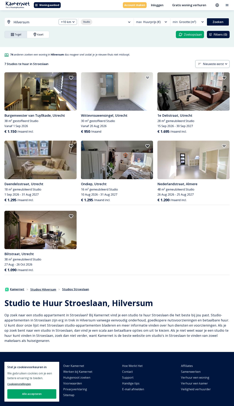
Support (127, 377)
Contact (127, 372)
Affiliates (187, 366)
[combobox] (28, 22)
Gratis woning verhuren (189, 5)
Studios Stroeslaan (75, 289)
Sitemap (68, 395)
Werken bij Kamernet (77, 372)
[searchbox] (34, 22)
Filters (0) (220, 35)
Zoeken (218, 22)
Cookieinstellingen (19, 384)
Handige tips (130, 383)
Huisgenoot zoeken (76, 377)
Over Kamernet (73, 366)
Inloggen (157, 5)
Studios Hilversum (43, 289)
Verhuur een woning (195, 377)
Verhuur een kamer (194, 383)
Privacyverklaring (75, 389)
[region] (31, 382)
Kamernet (17, 289)
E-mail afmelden (133, 389)
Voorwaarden (72, 383)
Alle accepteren (32, 394)
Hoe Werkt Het (132, 366)
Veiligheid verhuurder (196, 389)
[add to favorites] (71, 77)
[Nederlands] (217, 5)
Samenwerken (191, 372)
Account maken (134, 5)
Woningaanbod (49, 5)
